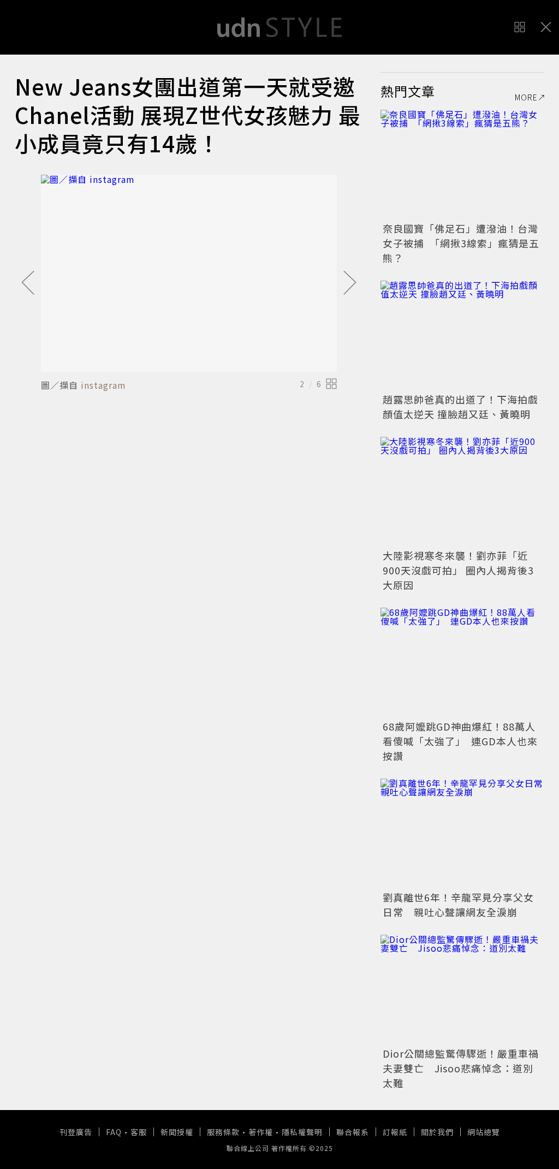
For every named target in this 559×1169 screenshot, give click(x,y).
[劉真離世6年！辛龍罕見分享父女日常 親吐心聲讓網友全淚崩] (462, 833)
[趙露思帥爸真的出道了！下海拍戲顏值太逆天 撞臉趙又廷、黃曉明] (462, 335)
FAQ (114, 1132)
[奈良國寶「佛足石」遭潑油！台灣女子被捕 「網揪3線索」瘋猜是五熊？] (462, 164)
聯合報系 (352, 1132)
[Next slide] (350, 283)
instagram (103, 384)
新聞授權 (176, 1132)
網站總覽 (483, 1132)
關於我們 (437, 1132)
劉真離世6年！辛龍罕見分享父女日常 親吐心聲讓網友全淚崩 (458, 904)
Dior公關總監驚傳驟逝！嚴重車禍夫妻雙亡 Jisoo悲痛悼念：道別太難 (461, 1068)
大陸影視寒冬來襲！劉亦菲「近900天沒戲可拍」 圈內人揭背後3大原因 (458, 570)
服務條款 (223, 1132)
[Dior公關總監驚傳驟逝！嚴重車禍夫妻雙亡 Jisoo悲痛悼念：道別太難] (462, 989)
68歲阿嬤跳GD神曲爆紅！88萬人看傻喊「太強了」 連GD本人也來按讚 (460, 741)
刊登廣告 (76, 1132)
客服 (138, 1132)
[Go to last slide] (28, 283)
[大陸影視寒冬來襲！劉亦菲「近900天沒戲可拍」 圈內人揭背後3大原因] (462, 491)
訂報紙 (395, 1132)
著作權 (260, 1132)
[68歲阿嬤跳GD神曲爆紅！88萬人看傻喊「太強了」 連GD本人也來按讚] (462, 662)
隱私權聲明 (302, 1132)
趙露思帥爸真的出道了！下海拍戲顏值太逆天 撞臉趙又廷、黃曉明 (460, 406)
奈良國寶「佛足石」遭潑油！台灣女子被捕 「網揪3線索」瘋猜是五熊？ (461, 243)
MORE (526, 97)
